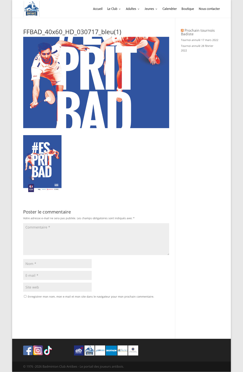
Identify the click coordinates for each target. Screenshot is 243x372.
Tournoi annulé (190, 40)
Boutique (187, 9)
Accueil (98, 9)
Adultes (131, 9)
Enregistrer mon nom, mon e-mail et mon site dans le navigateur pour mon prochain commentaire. (91, 296)
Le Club (112, 9)
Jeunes (149, 9)
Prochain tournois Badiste (198, 32)
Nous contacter (209, 9)
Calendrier (170, 9)
